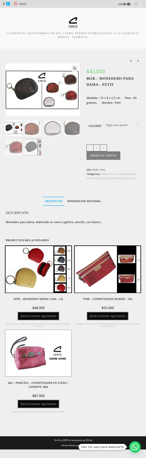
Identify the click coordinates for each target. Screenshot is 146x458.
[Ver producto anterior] (131, 60)
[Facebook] (120, 4)
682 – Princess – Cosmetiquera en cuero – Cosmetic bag (38, 385)
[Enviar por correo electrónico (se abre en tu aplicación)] (128, 4)
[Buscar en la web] (136, 4)
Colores (94, 126)
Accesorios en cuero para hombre (92, 323)
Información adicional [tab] (84, 201)
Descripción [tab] (54, 201)
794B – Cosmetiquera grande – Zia (107, 299)
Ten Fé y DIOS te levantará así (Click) (73, 440)
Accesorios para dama (98, 178)
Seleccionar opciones (38, 316)
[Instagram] (124, 4)
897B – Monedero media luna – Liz (38, 299)
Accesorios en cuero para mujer (118, 174)
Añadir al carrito (103, 155)
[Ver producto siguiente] (137, 60)
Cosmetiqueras (107, 326)
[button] (75, 68)
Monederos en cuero (124, 178)
